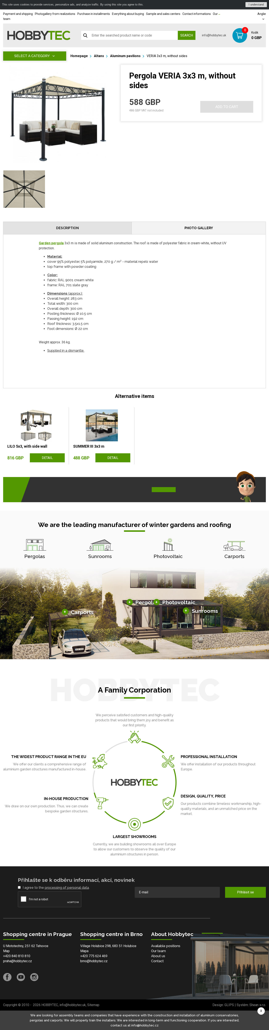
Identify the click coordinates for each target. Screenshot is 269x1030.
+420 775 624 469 (93, 956)
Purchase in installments (93, 14)
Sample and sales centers (163, 14)
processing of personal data (67, 888)
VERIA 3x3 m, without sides (167, 56)
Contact (157, 961)
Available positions (165, 946)
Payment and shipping (18, 14)
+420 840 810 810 (16, 956)
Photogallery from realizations (55, 14)
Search (186, 35)
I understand (256, 4)
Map (6, 951)
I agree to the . (56, 888)
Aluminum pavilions (125, 56)
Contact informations (196, 14)
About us (158, 956)
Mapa (84, 951)
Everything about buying (128, 14)
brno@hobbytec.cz (94, 961)
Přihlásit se (245, 892)
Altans (99, 56)
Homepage (79, 56)
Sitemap (93, 1005)
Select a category (32, 56)
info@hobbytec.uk (214, 35)
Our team (158, 951)
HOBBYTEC (49, 1005)
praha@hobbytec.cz (17, 961)
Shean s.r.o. (257, 1005)
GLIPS (229, 1005)
